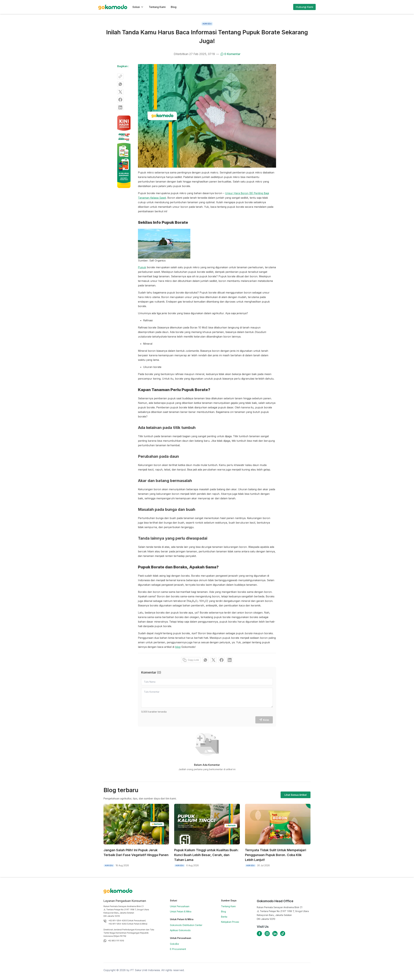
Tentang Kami (157, 7)
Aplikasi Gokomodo (180, 930)
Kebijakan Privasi (230, 921)
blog (177, 646)
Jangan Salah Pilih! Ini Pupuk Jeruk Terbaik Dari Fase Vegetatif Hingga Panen (136, 852)
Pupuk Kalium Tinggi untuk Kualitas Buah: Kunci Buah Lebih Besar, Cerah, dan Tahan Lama (206, 855)
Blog (173, 7)
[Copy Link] (120, 76)
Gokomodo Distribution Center (186, 925)
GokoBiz (174, 943)
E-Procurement (178, 949)
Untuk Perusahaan (179, 906)
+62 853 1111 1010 (116, 940)
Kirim (266, 720)
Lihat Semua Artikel (295, 794)
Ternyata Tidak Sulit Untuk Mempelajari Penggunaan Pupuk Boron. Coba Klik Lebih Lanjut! (275, 855)
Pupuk (142, 267)
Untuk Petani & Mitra (180, 911)
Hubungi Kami (304, 7)
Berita (224, 916)
